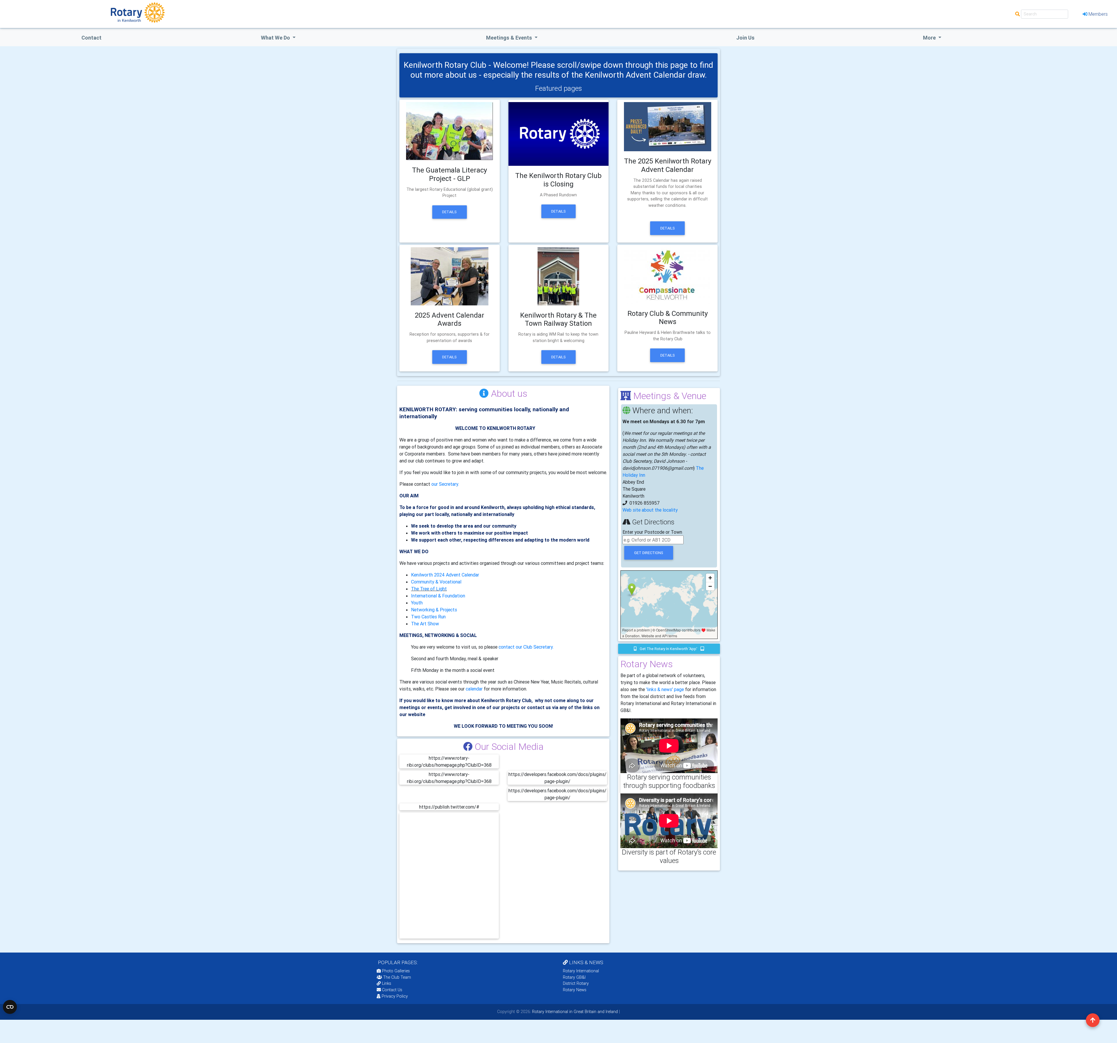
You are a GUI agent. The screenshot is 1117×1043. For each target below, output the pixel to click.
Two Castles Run (428, 617)
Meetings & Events (509, 37)
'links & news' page (665, 689)
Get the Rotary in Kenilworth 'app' (668, 648)
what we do (276, 37)
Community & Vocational (436, 582)
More (930, 37)
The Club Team (397, 977)
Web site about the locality (650, 510)
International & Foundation (438, 596)
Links (386, 983)
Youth (417, 603)
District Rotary (576, 983)
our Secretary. (445, 484)
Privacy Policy (395, 996)
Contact (91, 37)
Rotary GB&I (574, 977)
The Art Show (425, 623)
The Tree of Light (429, 589)
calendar (474, 689)
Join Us (745, 37)
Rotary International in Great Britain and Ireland (574, 1011)
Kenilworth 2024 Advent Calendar (445, 575)
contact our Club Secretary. (526, 647)
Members (1098, 14)
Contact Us (391, 989)
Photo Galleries (395, 970)
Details (449, 211)
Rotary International (581, 970)
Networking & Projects (434, 610)
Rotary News (574, 989)
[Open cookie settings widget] (10, 1007)
